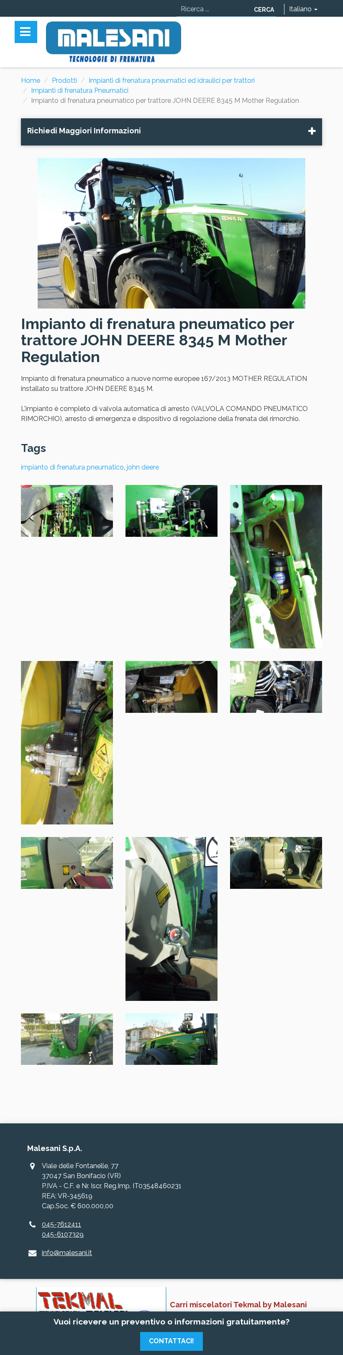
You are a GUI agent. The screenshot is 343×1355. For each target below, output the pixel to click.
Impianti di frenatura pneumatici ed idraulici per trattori (172, 80)
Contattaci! (171, 1341)
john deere (143, 467)
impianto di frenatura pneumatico (72, 467)
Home (30, 80)
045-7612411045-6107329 (63, 1229)
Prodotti (64, 80)
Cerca (264, 9)
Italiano (301, 9)
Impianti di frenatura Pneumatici (79, 90)
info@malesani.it (67, 1253)
